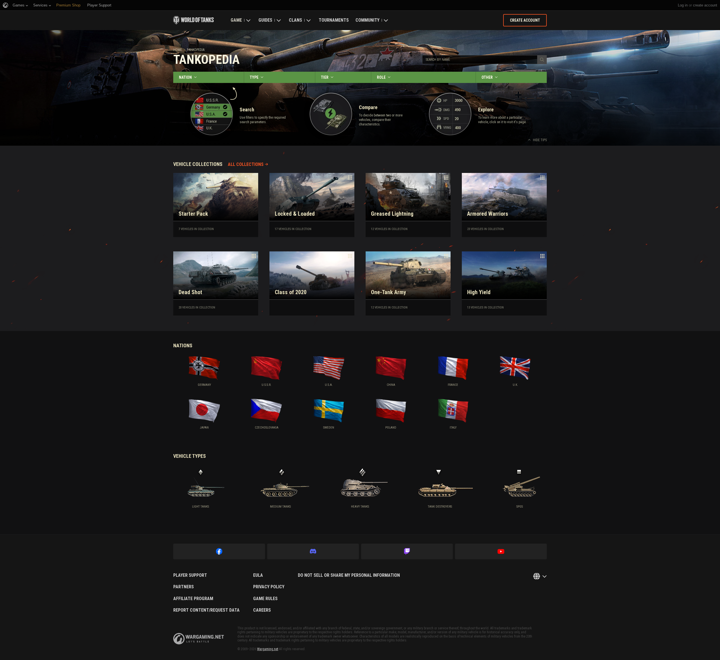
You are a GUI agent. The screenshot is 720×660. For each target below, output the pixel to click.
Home (177, 50)
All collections (246, 164)
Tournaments (334, 20)
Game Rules (265, 598)
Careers (262, 610)
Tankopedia (195, 50)
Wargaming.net (267, 649)
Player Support (190, 575)
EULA (258, 575)
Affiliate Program (193, 598)
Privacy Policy (268, 586)
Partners (183, 586)
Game (236, 20)
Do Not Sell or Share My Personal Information (349, 575)
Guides (265, 20)
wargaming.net (198, 638)
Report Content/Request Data (206, 610)
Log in (683, 5)
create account (705, 5)
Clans (295, 20)
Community (367, 20)
